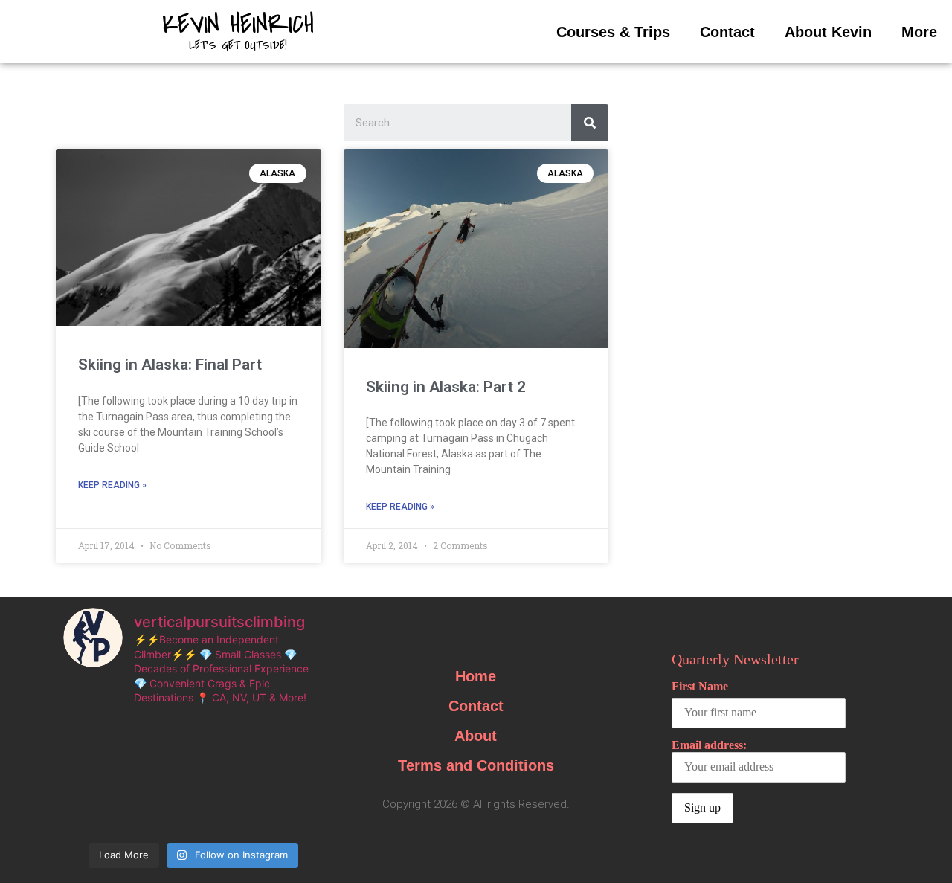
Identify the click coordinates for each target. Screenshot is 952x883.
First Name (700, 686)
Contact (727, 32)
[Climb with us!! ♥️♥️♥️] (225, 816)
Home (475, 676)
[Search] (589, 122)
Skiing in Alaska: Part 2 (446, 387)
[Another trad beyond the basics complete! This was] (95, 736)
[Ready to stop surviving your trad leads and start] (290, 816)
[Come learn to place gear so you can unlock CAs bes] (160, 736)
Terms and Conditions (476, 765)
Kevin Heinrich (238, 24)
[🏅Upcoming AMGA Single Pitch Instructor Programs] (225, 776)
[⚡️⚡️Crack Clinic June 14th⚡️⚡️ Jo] (290, 736)
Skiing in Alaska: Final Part (170, 364)
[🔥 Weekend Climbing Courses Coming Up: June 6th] (95, 776)
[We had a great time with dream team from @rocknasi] (225, 736)
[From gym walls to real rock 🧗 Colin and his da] (160, 816)
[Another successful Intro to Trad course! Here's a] (95, 816)
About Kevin (828, 32)
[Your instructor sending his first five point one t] (160, 776)
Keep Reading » (112, 485)
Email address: (709, 745)
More (919, 32)
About (475, 736)
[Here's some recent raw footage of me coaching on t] (290, 776)
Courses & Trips (613, 32)
